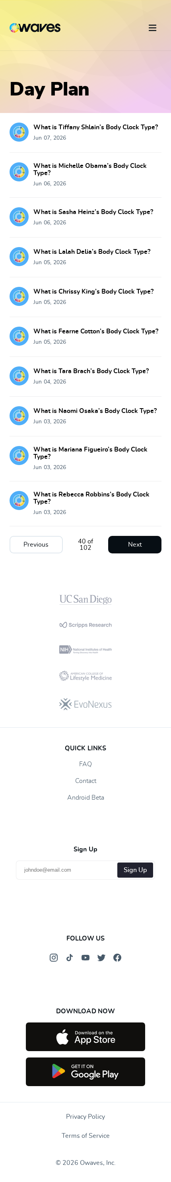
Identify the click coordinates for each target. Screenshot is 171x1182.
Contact (85, 781)
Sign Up (135, 870)
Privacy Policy (85, 1117)
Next (135, 544)
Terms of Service (86, 1136)
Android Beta (85, 797)
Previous (36, 544)
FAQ (85, 764)
